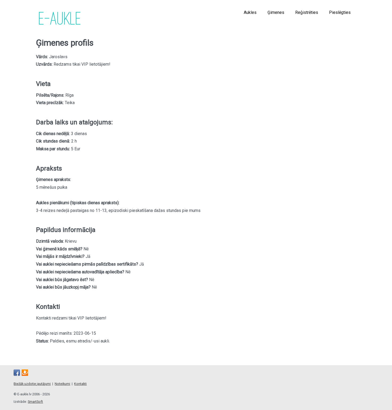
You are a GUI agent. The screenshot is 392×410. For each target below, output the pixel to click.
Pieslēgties (340, 12)
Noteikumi (62, 384)
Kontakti (80, 384)
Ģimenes (275, 12)
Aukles (250, 12)
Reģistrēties (306, 12)
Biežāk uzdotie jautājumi (32, 384)
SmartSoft (35, 402)
